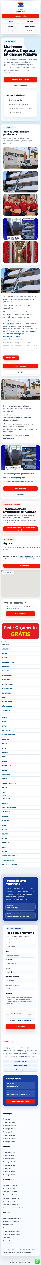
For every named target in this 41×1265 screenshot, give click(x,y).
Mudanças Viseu (9, 1175)
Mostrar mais (11, 358)
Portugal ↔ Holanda (10, 1195)
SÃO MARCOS (7, 706)
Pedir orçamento (20, 366)
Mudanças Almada (9, 1129)
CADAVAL (5, 816)
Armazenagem (30, 26)
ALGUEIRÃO (6, 649)
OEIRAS (4, 847)
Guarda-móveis (8, 1228)
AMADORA (6, 803)
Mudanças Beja (8, 1155)
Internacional (11, 31)
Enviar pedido (20, 1026)
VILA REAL (5, 788)
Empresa (30, 21)
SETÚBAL (5, 779)
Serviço (8, 968)
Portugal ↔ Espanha (10, 1185)
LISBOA (4, 761)
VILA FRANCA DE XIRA (9, 865)
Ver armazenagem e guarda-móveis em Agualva (20, 529)
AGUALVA (5, 644)
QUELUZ (5, 697)
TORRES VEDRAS (8, 860)
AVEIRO (4, 717)
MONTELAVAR (7, 688)
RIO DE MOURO (7, 702)
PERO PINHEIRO (7, 693)
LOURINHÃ (5, 834)
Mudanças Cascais (9, 1138)
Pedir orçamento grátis (20, 79)
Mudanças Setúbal (9, 1125)
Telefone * (9, 959)
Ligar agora (20, 372)
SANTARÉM (6, 774)
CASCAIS (5, 821)
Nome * (8, 943)
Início (11, 21)
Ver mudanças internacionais (13, 1208)
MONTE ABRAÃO (7, 684)
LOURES (5, 829)
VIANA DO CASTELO (9, 783)
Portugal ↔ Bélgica (10, 1192)
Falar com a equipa (20, 85)
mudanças (10, 323)
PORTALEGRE (6, 765)
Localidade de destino (12, 985)
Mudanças (11, 26)
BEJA (4, 721)
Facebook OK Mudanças (11, 1241)
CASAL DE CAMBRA (9, 662)
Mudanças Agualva (18, 478)
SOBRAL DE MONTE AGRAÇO (11, 856)
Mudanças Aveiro (9, 1152)
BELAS (4, 653)
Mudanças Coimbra (10, 1162)
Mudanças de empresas (11, 1234)
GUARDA (5, 752)
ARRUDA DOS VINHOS (9, 807)
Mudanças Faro (8, 1168)
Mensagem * (9, 993)
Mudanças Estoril (9, 1142)
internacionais (17, 339)
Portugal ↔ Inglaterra (10, 1205)
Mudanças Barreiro (9, 1132)
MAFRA (4, 838)
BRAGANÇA (6, 730)
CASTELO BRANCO (8, 735)
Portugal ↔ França (9, 1188)
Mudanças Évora (9, 1165)
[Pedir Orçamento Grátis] (20, 631)
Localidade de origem (12, 976)
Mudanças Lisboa (9, 1122)
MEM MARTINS (7, 675)
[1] (33, 558)
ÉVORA (4, 743)
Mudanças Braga (9, 1158)
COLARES (5, 666)
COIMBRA (5, 739)
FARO (4, 748)
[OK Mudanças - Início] (20, 4)
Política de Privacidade (24, 1020)
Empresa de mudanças (11, 1221)
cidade (22, 556)
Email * (8, 951)
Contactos (30, 31)
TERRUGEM (6, 710)
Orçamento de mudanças (12, 1218)
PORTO (4, 770)
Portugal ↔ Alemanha (11, 1198)
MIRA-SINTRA (6, 680)
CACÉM (5, 658)
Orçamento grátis (20, 16)
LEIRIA (4, 757)
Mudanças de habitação (11, 1231)
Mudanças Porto (9, 1171)
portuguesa (29, 556)
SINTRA (4, 851)
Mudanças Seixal (9, 1135)
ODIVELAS (5, 843)
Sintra (7, 559)
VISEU (4, 792)
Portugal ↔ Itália (9, 1201)
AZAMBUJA (6, 812)
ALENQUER (6, 799)
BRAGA (4, 726)
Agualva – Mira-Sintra (20, 561)
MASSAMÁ (6, 671)
